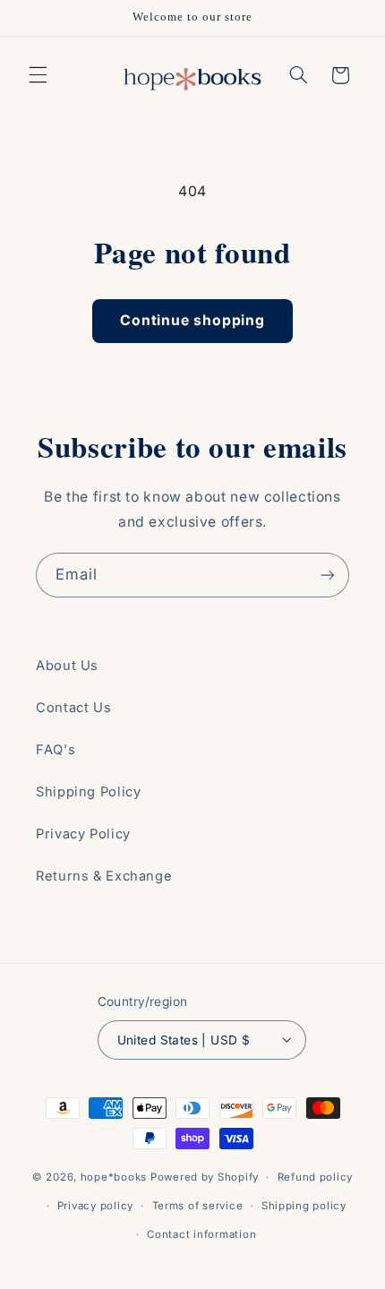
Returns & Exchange (104, 876)
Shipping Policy (88, 792)
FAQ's (55, 750)
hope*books (114, 1177)
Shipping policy (303, 1205)
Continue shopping (192, 320)
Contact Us (73, 708)
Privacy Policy (83, 834)
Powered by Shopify (204, 1177)
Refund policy (316, 1177)
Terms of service (198, 1205)
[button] (37, 75)
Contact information (201, 1234)
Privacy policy (95, 1205)
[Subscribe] (327, 575)
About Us (67, 665)
